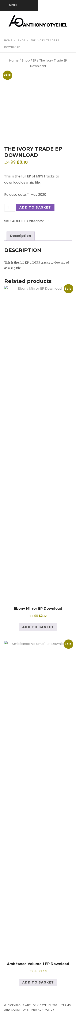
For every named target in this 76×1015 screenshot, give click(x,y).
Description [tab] (20, 235)
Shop (21, 40)
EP (34, 60)
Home (8, 40)
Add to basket (35, 207)
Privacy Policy (43, 1009)
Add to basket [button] (38, 627)
